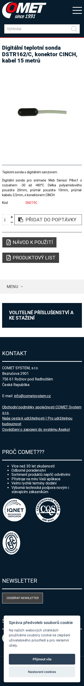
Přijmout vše (42, 659)
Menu (12, 286)
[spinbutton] (6, 219)
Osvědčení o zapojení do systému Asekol (36, 429)
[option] (42, 112)
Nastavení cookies (42, 672)
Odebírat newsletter (23, 598)
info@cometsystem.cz (32, 396)
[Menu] (77, 10)
